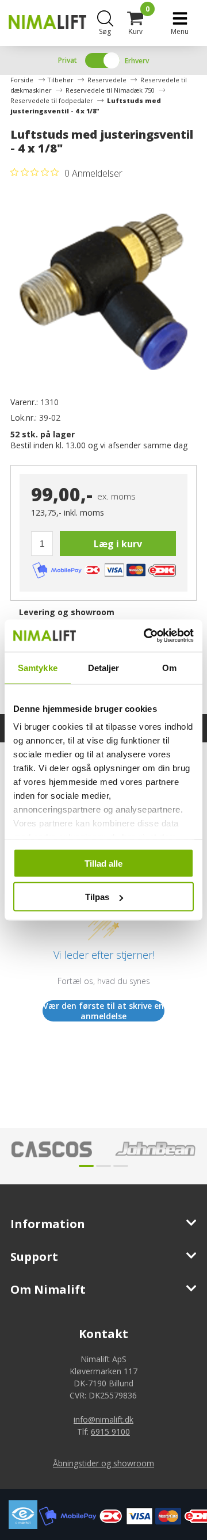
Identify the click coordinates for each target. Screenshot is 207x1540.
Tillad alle (103, 863)
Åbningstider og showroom (103, 1463)
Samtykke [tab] (37, 667)
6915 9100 (110, 1431)
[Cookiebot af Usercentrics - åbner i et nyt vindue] (146, 635)
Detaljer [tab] (104, 667)
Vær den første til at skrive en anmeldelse (103, 1010)
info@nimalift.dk (103, 1419)
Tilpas (97, 897)
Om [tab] (169, 667)
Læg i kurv (118, 544)
